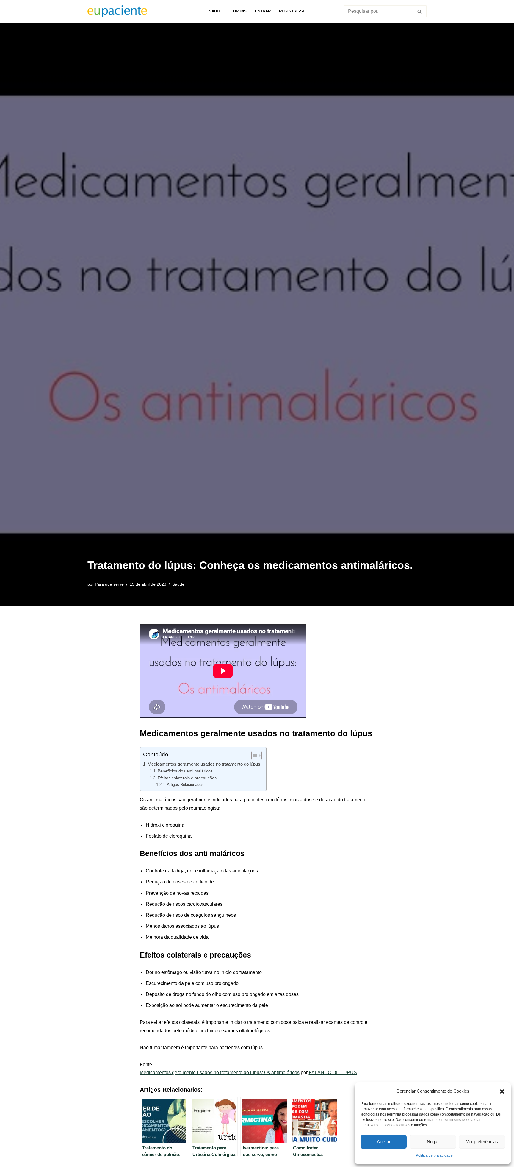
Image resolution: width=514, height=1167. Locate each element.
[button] (502, 1091)
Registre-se (292, 11)
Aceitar (384, 1141)
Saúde (215, 11)
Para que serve (109, 584)
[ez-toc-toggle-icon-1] (253, 755)
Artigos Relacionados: (186, 784)
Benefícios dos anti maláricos (185, 771)
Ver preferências (482, 1141)
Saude (178, 584)
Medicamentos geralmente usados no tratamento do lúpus (204, 763)
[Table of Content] (256, 755)
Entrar (263, 11)
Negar (433, 1141)
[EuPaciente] (117, 11)
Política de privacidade (434, 1155)
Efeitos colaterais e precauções (187, 777)
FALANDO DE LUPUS (333, 1072)
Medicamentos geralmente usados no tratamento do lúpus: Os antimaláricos (220, 1072)
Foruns (239, 11)
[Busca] (420, 11)
